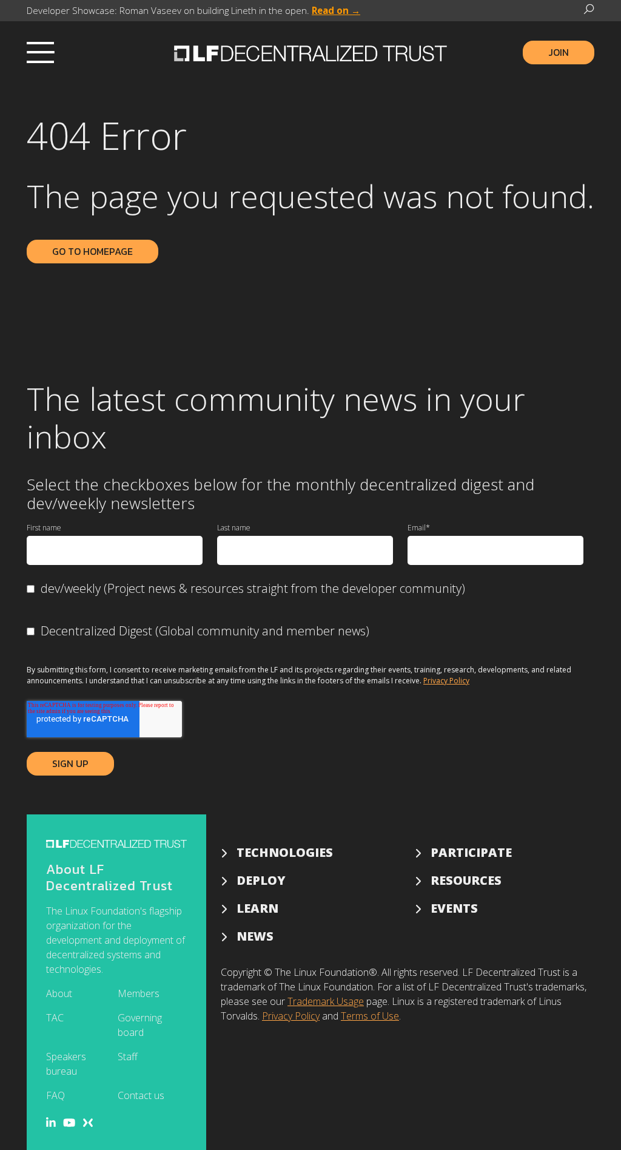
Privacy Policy (446, 680)
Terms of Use (370, 1016)
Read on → (336, 10)
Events (454, 908)
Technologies (285, 852)
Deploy (261, 880)
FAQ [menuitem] (55, 1095)
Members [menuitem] (138, 993)
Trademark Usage (325, 1001)
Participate (471, 852)
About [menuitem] (59, 993)
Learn (257, 908)
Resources (466, 880)
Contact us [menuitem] (141, 1095)
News (255, 936)
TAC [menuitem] (55, 1017)
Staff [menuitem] (128, 1056)
